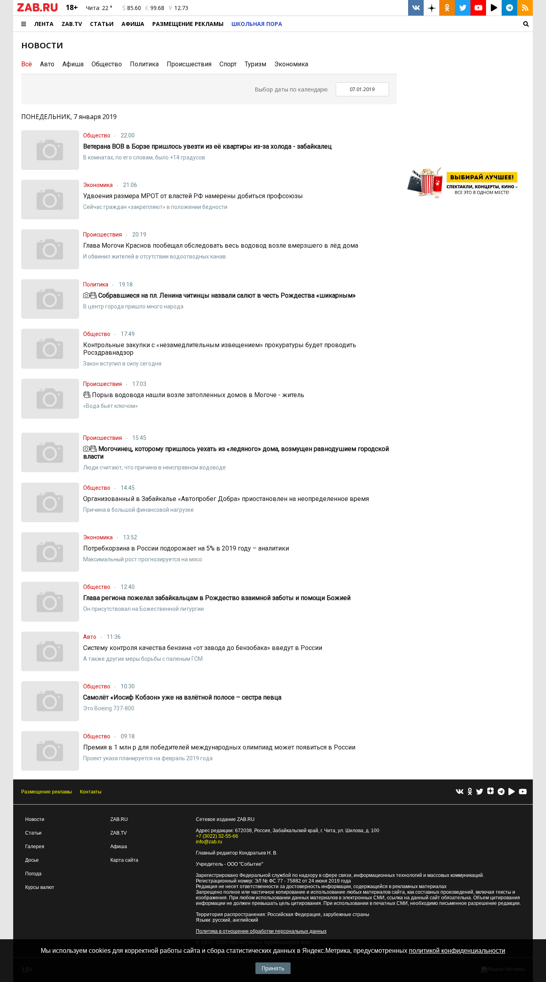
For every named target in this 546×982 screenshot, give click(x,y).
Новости (34, 819)
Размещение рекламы (46, 792)
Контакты (91, 792)
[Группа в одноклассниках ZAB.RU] (447, 8)
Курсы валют (39, 887)
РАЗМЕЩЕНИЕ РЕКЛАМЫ (187, 24)
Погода (33, 874)
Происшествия (189, 64)
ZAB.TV (72, 24)
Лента (44, 24)
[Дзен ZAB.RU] (431, 8)
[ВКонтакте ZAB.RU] (416, 8)
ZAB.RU (119, 819)
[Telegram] (501, 792)
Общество (107, 64)
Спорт (228, 64)
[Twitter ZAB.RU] (462, 8)
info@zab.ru (209, 842)
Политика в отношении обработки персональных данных (261, 931)
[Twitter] (479, 792)
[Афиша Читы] (465, 201)
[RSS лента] (525, 8)
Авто (47, 64)
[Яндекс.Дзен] (490, 791)
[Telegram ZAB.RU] (509, 8)
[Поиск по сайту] (409, 24)
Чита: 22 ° (99, 8)
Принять (273, 968)
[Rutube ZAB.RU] (494, 8)
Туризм (255, 64)
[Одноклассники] (470, 792)
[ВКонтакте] (460, 792)
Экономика (291, 64)
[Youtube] (523, 792)
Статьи (102, 24)
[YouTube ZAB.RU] (478, 8)
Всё (26, 64)
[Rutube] (511, 792)
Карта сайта (124, 860)
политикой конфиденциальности (457, 950)
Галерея (34, 846)
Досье (32, 860)
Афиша (133, 24)
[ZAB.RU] (37, 10)
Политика (144, 64)
